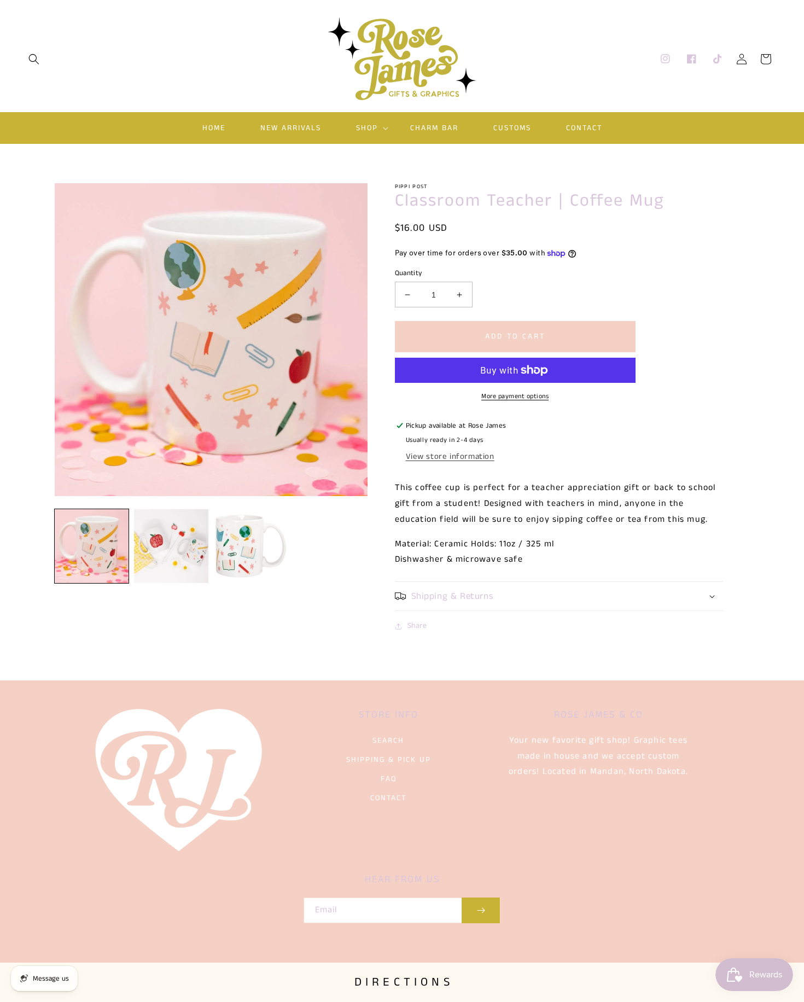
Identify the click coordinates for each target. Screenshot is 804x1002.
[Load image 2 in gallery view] (171, 546)
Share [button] (417, 625)
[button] (34, 59)
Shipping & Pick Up (388, 759)
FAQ (389, 778)
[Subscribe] (481, 910)
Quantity (408, 273)
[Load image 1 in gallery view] (92, 546)
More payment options (515, 396)
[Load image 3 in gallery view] (251, 546)
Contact (388, 798)
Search (388, 740)
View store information (450, 456)
